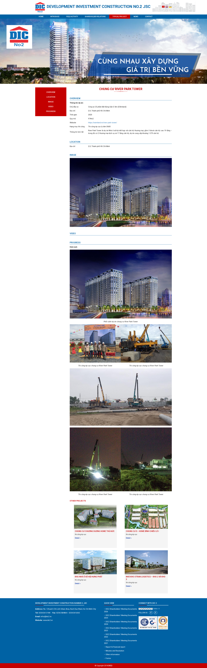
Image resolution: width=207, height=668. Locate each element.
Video (50, 106)
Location (50, 97)
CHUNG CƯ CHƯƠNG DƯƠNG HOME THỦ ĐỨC (95, 531)
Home (41, 16)
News (136, 16)
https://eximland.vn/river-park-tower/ (102, 123)
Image (51, 102)
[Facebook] (151, 612)
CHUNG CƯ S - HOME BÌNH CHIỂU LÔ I (142, 531)
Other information (112, 654)
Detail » (77, 538)
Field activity (72, 16)
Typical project (119, 16)
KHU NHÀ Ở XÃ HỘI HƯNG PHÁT (88, 577)
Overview (50, 92)
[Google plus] (155, 612)
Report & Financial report (114, 647)
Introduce (54, 16)
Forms (107, 658)
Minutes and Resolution (114, 651)
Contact (148, 16)
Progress (50, 111)
